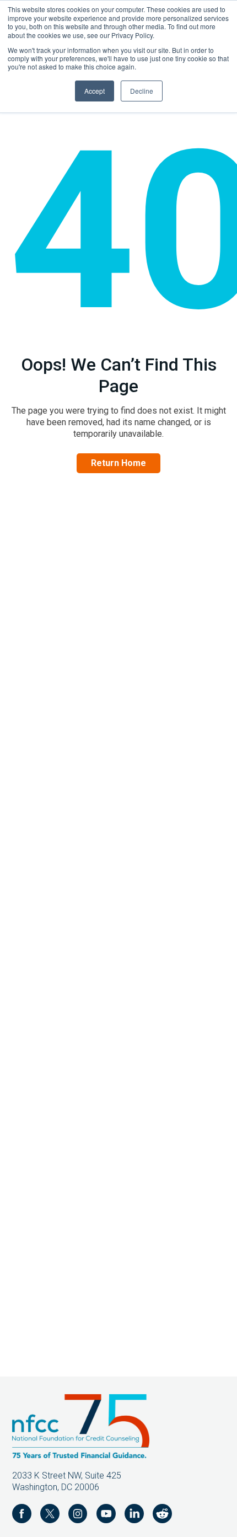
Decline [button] (141, 90)
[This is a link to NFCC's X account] (50, 1515)
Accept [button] (94, 90)
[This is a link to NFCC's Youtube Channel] (106, 1515)
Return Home (118, 463)
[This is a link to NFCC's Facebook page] (21, 1515)
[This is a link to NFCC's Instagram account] (78, 1515)
